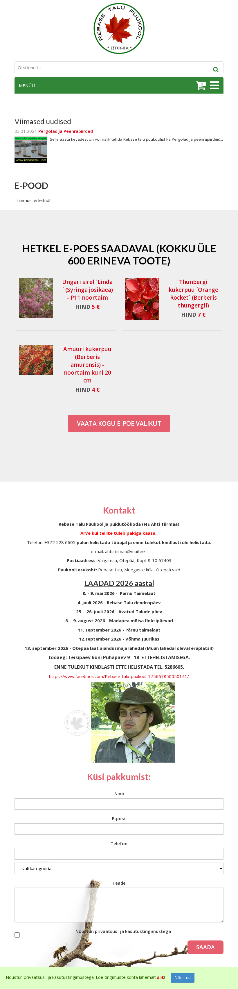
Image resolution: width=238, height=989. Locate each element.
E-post (119, 818)
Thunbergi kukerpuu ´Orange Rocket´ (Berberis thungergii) (193, 293)
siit (160, 977)
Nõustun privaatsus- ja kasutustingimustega (123, 931)
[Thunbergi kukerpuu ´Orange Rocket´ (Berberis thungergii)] (142, 299)
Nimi (119, 793)
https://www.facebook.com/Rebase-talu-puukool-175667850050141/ (119, 676)
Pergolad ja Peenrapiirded (65, 131)
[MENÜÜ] (213, 85)
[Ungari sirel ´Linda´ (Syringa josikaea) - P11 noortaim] (36, 299)
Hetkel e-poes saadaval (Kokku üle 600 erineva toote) (119, 254)
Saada (205, 947)
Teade (119, 883)
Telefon (119, 843)
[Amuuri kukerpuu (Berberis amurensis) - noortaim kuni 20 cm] (36, 360)
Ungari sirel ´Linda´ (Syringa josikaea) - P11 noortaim (87, 289)
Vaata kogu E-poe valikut (119, 423)
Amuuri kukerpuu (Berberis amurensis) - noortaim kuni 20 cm (87, 364)
